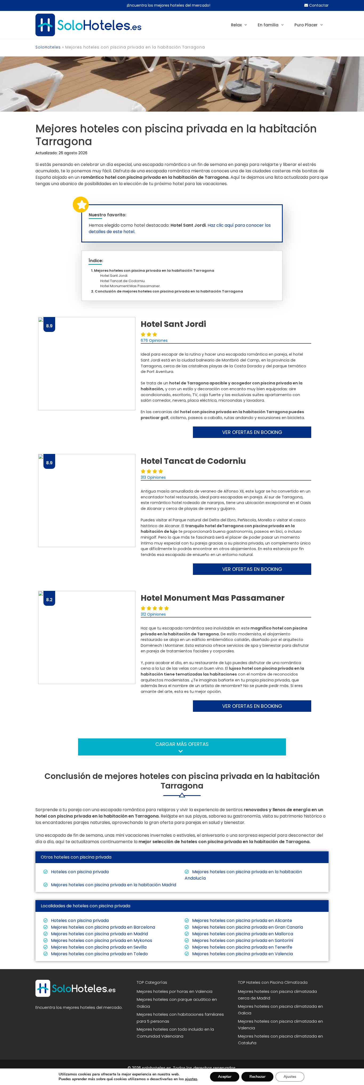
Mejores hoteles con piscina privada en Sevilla (98, 947)
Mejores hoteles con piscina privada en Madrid (99, 934)
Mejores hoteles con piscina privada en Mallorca (242, 934)
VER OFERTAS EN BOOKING (252, 432)
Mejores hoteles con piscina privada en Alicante (241, 920)
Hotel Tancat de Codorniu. (124, 280)
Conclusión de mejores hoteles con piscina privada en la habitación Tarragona (169, 291)
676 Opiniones (154, 340)
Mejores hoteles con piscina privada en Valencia (242, 954)
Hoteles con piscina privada (79, 872)
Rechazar (257, 1076)
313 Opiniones (153, 477)
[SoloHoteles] (88, 25)
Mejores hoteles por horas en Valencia (174, 991)
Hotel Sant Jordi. (115, 275)
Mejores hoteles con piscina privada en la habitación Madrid (113, 885)
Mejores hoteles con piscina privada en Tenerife (241, 947)
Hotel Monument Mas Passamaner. (132, 285)
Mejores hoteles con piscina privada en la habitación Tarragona (154, 270)
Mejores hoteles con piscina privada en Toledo (99, 954)
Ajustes (290, 1076)
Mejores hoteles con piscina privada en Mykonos (101, 940)
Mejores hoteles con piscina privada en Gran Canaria (247, 927)
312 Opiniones (153, 614)
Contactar (318, 5)
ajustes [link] (191, 1079)
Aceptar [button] (224, 1076)
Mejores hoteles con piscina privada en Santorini (242, 940)
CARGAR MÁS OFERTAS (182, 744)
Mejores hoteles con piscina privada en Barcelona (102, 927)
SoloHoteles (48, 47)
